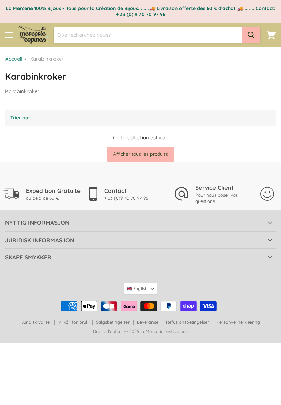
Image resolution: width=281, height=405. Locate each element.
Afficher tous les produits (140, 154)
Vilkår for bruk (73, 322)
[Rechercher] (251, 35)
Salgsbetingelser (113, 322)
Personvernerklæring (238, 322)
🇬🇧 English (137, 288)
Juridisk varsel (36, 322)
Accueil (13, 59)
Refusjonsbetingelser (187, 322)
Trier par (20, 117)
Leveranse (147, 322)
